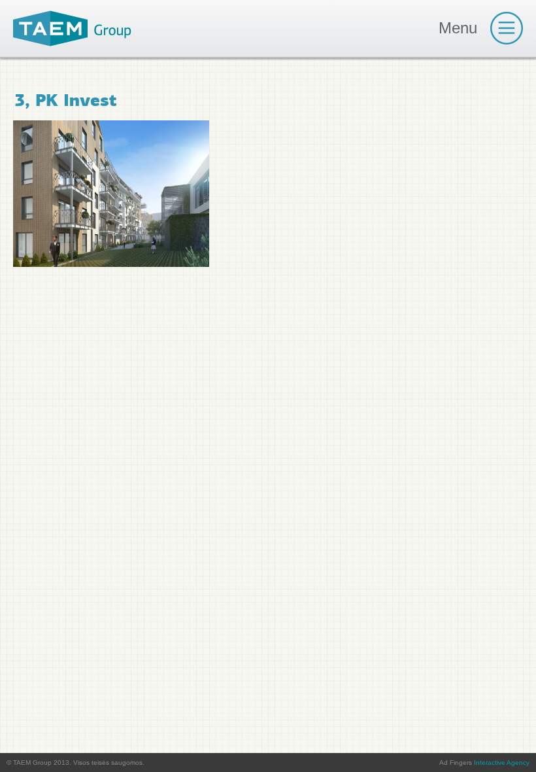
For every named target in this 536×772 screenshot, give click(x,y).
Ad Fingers (484, 762)
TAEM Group (72, 28)
